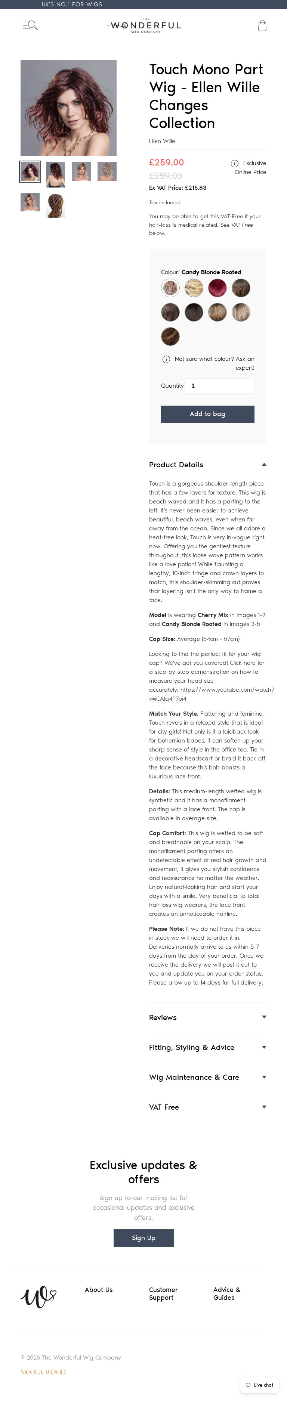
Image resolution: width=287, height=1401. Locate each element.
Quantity (172, 385)
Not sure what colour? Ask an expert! (213, 363)
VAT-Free (232, 216)
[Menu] (30, 25)
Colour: (201, 272)
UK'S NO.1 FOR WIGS (72, 4)
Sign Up (143, 1238)
